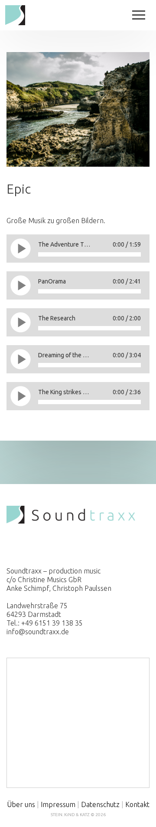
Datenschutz (100, 804)
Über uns (21, 804)
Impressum (58, 804)
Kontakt (137, 804)
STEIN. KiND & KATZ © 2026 (78, 814)
